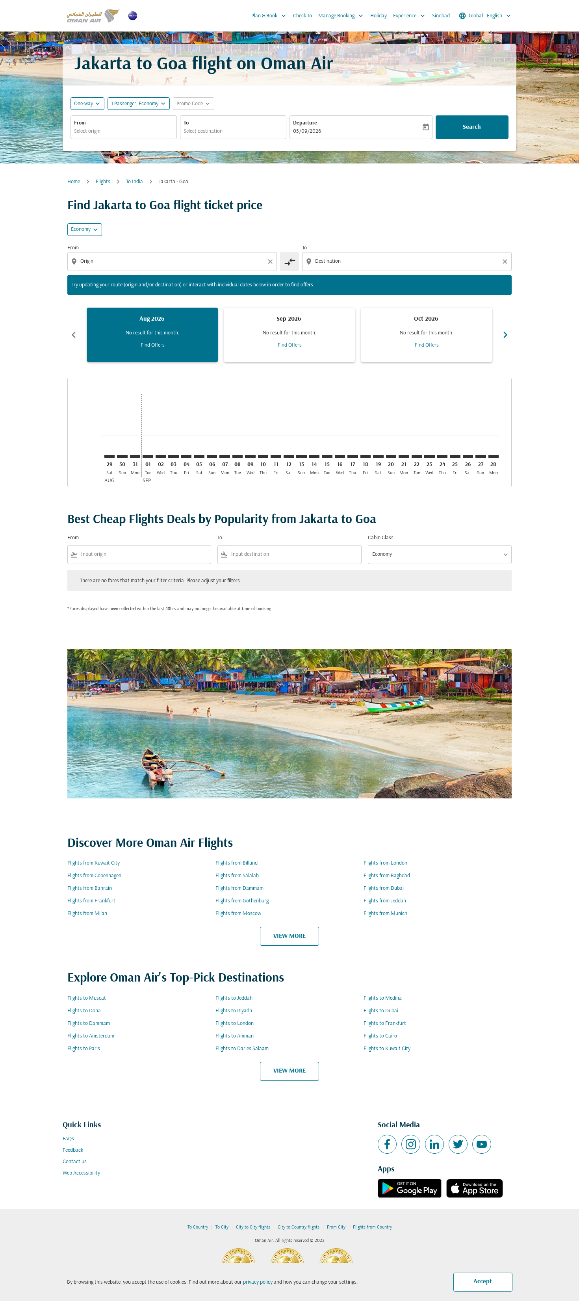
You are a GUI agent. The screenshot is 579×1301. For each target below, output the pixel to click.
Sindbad (441, 16)
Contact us (75, 1162)
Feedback (73, 1150)
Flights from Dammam (239, 888)
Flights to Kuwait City (387, 1049)
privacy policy (258, 1282)
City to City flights (253, 1227)
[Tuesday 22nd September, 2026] (417, 456)
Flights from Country (372, 1227)
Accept (482, 1282)
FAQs (68, 1139)
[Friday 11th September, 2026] (276, 456)
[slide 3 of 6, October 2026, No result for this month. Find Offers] (426, 335)
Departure (305, 123)
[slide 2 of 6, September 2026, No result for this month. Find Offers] (289, 335)
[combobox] (123, 131)
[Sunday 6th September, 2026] (212, 456)
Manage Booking (341, 16)
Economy (81, 229)
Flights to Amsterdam (90, 1036)
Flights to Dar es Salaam (242, 1049)
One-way (83, 104)
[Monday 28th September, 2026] (493, 456)
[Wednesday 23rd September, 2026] (429, 456)
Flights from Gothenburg (242, 901)
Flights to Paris (83, 1049)
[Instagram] (410, 1144)
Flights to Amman (234, 1036)
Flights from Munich (385, 914)
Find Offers (153, 345)
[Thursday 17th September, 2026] (352, 456)
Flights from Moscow (238, 914)
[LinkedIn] (434, 1144)
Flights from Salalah (237, 876)
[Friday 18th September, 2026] (365, 456)
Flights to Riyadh (233, 1011)
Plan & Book (269, 16)
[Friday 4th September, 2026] (186, 456)
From (80, 123)
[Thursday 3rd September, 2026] (173, 456)
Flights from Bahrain (89, 888)
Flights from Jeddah (385, 901)
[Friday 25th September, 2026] (455, 456)
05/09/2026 (307, 131)
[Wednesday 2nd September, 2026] (161, 456)
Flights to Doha (84, 1011)
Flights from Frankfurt (91, 901)
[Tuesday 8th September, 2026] (237, 456)
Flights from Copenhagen (94, 876)
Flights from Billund (236, 863)
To (186, 123)
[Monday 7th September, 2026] (224, 456)
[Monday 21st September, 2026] (404, 456)
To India (134, 182)
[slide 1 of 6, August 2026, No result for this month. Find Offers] (152, 335)
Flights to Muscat (86, 998)
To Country (197, 1227)
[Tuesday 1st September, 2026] (148, 456)
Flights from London (385, 863)
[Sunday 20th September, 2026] (391, 456)
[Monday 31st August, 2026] (135, 456)
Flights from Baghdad (387, 876)
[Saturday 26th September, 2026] (468, 456)
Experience (410, 16)
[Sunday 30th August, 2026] (122, 456)
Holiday (378, 16)
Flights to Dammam (88, 1023)
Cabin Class (380, 538)
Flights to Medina (383, 998)
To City (221, 1227)
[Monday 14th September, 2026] (314, 456)
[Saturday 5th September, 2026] (199, 456)
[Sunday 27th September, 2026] (480, 456)
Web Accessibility (81, 1173)
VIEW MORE (289, 936)
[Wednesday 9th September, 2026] (250, 456)
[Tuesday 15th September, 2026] (327, 456)
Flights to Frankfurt (385, 1023)
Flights (103, 182)
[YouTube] (481, 1144)
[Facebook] (387, 1144)
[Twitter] (458, 1144)
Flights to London (234, 1023)
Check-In (302, 16)
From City (336, 1227)
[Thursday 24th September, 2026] (442, 456)
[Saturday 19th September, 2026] (378, 456)
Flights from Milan (87, 914)
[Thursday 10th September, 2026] (263, 456)
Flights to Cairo (380, 1036)
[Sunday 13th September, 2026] (301, 456)
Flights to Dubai (381, 1011)
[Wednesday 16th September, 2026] (340, 456)
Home (73, 182)
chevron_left (73, 334)
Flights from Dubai (384, 888)
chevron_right (505, 334)
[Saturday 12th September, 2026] (289, 456)
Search (472, 127)
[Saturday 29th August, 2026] (109, 456)
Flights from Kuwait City (93, 863)
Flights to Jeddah (233, 998)
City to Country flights (298, 1227)
